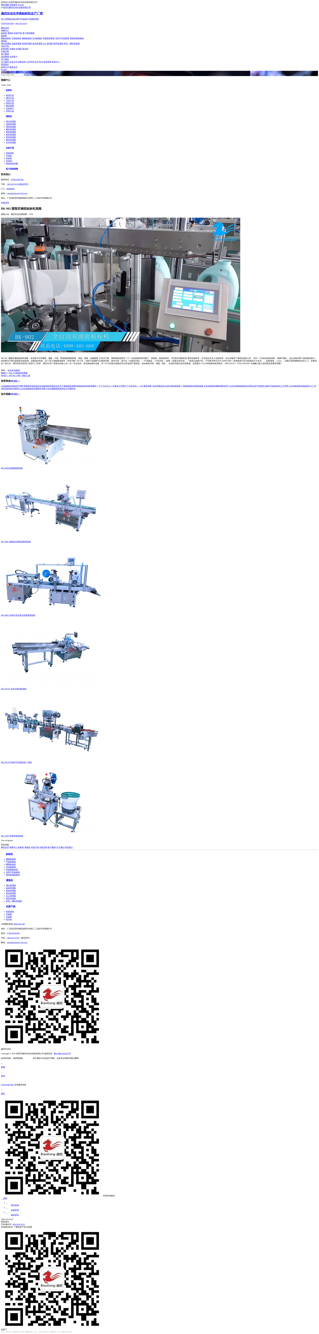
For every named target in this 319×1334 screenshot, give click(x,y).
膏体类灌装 (27, 44)
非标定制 (5, 51)
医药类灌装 (58, 44)
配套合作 (13, 67)
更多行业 (10, 111)
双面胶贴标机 (49, 38)
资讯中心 (56, 62)
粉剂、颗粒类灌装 (72, 44)
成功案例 (5, 57)
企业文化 (13, 62)
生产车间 (39, 62)
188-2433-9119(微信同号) (17, 184)
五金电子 (10, 108)
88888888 (10, 189)
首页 (13, 72)
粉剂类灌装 (11, 135)
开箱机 (12, 49)
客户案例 (5, 54)
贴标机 (4, 33)
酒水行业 (10, 98)
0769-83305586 (7, 23)
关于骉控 (5, 59)
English (21, 5)
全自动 (10, 370)
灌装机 (10, 33)
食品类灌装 (37, 44)
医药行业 (10, 103)
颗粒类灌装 (11, 129)
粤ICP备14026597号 (62, 1054)
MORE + (15, 381)
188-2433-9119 (21, 23)
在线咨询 (5, 203)
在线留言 (13, 5)
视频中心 (5, 30)
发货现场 (47, 62)
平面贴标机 (16, 38)
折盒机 (9, 161)
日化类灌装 (11, 142)
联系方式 (5, 67)
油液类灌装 (16, 44)
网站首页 (5, 28)
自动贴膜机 (37, 38)
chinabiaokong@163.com (17, 193)
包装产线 (18, 33)
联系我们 (5, 64)
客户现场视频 (28, 33)
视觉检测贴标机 (77, 38)
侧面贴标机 (27, 38)
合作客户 (13, 57)
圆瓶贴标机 (6, 38)
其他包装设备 (12, 163)
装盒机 (25, 49)
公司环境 (30, 62)
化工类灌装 (48, 44)
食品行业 (10, 95)
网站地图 (5, 5)
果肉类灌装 (11, 132)
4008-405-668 (19, 924)
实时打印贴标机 (62, 38)
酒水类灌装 (6, 44)
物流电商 (10, 106)
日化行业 (37, 72)
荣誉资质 (22, 62)
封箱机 (19, 49)
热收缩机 (5, 49)
